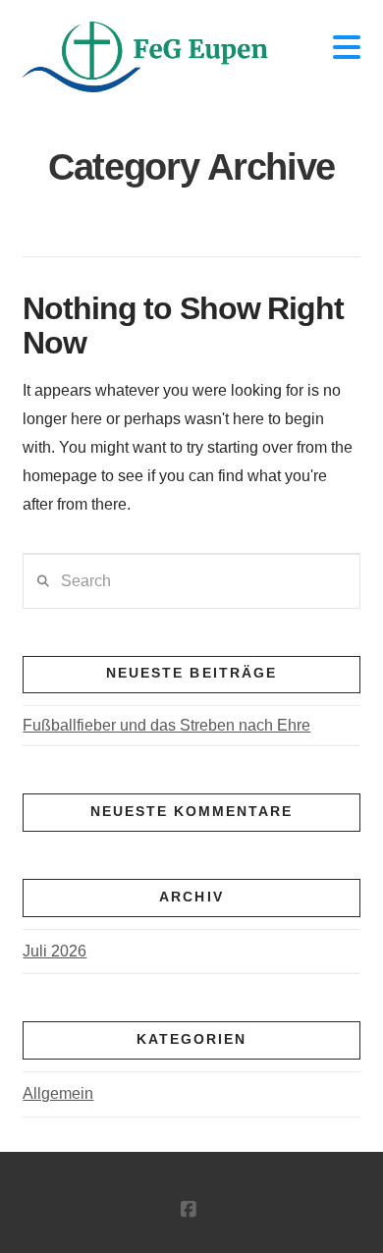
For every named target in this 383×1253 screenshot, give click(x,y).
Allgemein (58, 1093)
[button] (346, 47)
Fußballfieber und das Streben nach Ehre (166, 725)
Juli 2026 (54, 951)
